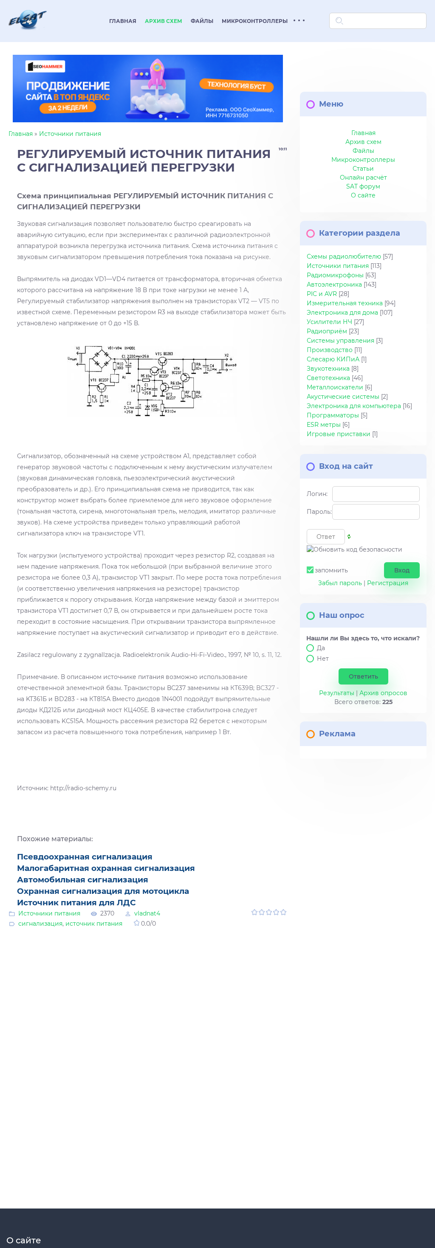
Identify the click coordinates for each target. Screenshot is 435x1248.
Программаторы (333, 415)
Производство (330, 350)
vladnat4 (147, 913)
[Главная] (27, 35)
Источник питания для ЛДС (76, 902)
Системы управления (340, 340)
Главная (20, 134)
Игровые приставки (338, 434)
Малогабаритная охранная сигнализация (106, 868)
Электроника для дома (342, 312)
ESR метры (324, 424)
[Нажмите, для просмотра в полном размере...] (152, 381)
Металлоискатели (335, 387)
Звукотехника (328, 368)
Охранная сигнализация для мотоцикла (103, 891)
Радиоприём (327, 331)
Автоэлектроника (334, 284)
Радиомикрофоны (335, 275)
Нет (323, 658)
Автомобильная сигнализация (82, 880)
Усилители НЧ (329, 322)
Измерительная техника (345, 303)
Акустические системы (343, 396)
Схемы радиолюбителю (344, 256)
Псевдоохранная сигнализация (85, 857)
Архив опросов (383, 693)
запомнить (331, 570)
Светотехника (328, 378)
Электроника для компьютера (354, 406)
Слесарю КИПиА (333, 359)
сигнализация (40, 923)
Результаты (336, 693)
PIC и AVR (322, 294)
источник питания (93, 923)
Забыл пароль (340, 583)
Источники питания (70, 134)
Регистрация (387, 583)
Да (321, 648)
